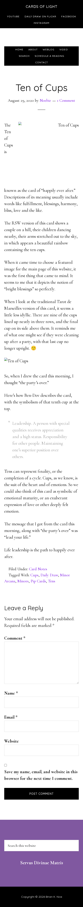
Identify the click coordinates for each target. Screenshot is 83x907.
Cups (34, 575)
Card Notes (38, 569)
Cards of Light (41, 6)
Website (11, 741)
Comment (14, 638)
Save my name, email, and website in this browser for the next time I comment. (41, 775)
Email (11, 717)
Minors (23, 581)
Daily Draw (49, 575)
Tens (51, 581)
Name (11, 693)
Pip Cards (38, 581)
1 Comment (66, 100)
